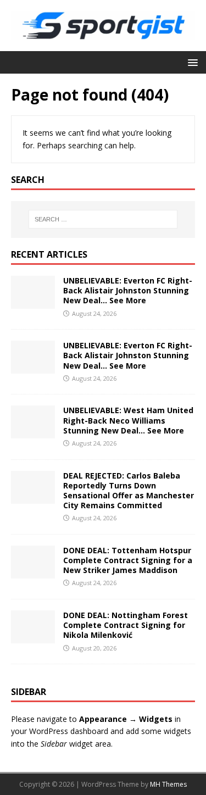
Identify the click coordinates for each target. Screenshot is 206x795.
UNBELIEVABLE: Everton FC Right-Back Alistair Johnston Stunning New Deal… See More (127, 290)
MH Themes (168, 784)
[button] (191, 62)
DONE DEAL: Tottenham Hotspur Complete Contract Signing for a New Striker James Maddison (127, 560)
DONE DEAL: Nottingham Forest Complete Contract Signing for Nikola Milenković (125, 625)
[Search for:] (103, 219)
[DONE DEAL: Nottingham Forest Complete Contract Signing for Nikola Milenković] (33, 637)
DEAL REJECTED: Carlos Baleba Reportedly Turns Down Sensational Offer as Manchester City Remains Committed (128, 490)
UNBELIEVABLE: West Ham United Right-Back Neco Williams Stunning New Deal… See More (128, 420)
